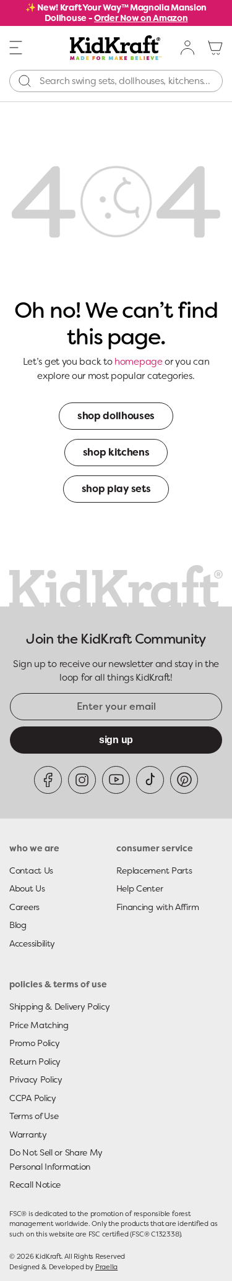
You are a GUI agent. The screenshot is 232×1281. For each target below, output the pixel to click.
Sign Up (116, 739)
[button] (16, 47)
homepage (138, 361)
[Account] (188, 47)
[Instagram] (82, 780)
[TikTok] (150, 780)
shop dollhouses (116, 415)
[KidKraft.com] (116, 47)
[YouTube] (116, 780)
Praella (106, 1266)
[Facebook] (48, 780)
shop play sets (116, 488)
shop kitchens (116, 452)
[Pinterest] (184, 780)
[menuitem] (188, 47)
